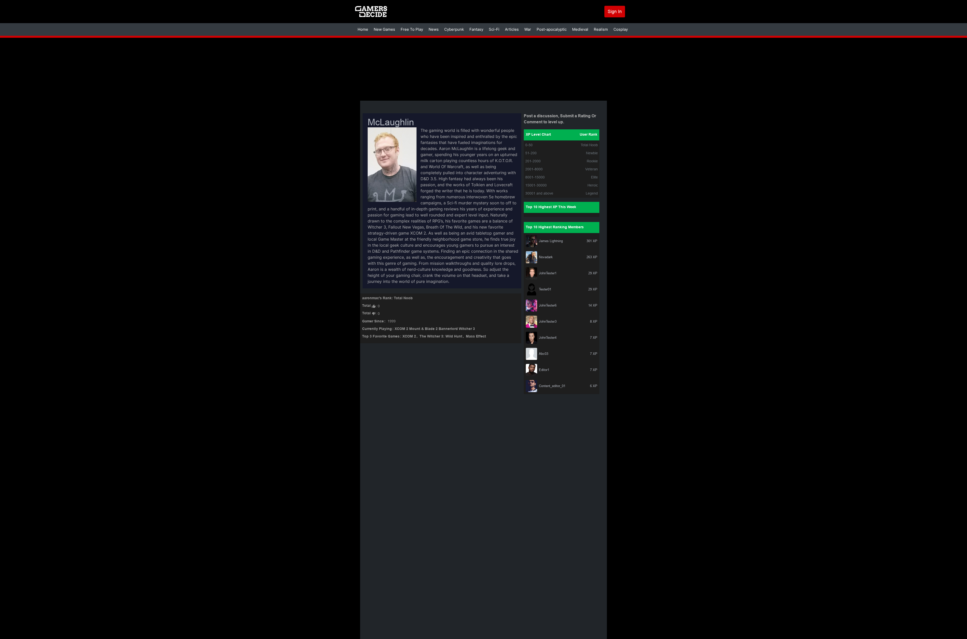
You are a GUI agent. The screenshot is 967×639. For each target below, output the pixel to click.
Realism (601, 29)
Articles (512, 29)
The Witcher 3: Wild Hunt (441, 336)
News (434, 29)
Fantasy (476, 29)
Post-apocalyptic (552, 29)
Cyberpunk (454, 29)
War (527, 29)
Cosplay (620, 29)
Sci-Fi (494, 29)
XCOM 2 (409, 336)
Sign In (615, 11)
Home (363, 29)
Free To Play (412, 29)
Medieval (580, 29)
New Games (384, 29)
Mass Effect (476, 336)
